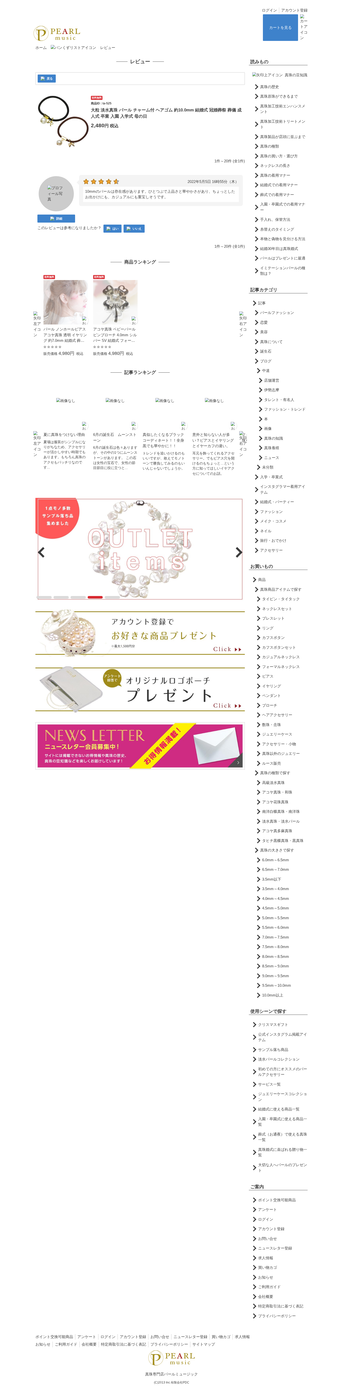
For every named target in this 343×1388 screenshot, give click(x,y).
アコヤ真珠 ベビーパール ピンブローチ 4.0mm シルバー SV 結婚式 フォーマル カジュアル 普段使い (115, 335)
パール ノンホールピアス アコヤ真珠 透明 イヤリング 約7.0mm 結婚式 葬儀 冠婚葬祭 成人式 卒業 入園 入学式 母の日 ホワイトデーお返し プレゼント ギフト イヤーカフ (65, 335)
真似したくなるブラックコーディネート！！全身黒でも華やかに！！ (163, 440)
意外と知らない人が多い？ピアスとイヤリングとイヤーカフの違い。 (213, 440)
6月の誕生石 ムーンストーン (115, 437)
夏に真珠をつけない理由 (64, 434)
